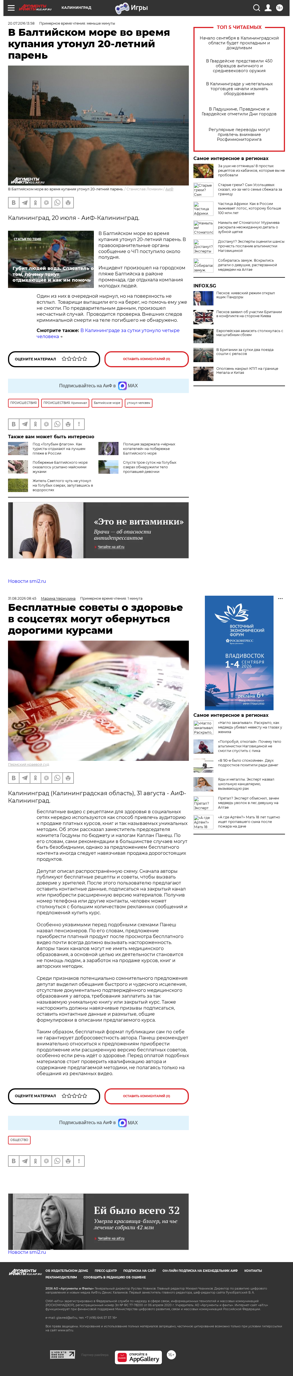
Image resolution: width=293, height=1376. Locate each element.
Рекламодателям (61, 1277)
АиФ (169, 189)
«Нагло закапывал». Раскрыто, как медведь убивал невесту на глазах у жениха (250, 727)
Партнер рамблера (94, 1355)
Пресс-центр (106, 1271)
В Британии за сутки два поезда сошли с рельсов (245, 352)
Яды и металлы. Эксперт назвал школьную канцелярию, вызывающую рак (246, 784)
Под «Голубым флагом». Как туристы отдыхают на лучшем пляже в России (59, 448)
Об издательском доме (66, 1271)
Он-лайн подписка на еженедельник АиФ (200, 1271)
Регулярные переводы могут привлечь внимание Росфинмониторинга (239, 134)
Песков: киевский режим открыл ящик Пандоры (245, 295)
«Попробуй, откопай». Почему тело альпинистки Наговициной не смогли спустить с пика (249, 746)
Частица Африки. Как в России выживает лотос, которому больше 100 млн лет (249, 208)
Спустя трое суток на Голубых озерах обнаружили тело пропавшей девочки (149, 467)
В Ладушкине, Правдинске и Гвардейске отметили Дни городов (239, 112)
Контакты (253, 1271)
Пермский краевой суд (28, 764)
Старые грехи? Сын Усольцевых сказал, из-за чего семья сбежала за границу (250, 189)
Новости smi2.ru (27, 581)
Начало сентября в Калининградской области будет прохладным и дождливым (239, 43)
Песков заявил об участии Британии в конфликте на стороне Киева (249, 314)
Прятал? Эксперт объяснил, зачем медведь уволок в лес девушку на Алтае (248, 803)
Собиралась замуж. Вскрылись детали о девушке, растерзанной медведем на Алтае (247, 265)
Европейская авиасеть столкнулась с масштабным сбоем (249, 333)
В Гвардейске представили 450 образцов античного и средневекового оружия (239, 66)
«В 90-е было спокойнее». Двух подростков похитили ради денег (248, 762)
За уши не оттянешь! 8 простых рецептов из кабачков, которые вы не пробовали (251, 170)
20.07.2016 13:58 (21, 23)
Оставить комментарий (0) (146, 359)
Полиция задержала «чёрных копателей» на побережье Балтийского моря (149, 448)
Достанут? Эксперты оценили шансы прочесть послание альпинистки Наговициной (251, 246)
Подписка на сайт (139, 1271)
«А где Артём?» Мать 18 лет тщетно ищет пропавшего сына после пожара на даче (249, 821)
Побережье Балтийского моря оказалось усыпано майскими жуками (60, 467)
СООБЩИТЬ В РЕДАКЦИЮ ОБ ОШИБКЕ (115, 1277)
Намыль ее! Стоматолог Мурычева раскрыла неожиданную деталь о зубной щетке (249, 227)
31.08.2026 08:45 (22, 598)
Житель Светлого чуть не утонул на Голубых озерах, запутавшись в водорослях (63, 485)
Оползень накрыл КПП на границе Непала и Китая (247, 371)
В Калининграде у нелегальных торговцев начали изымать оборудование (239, 89)
